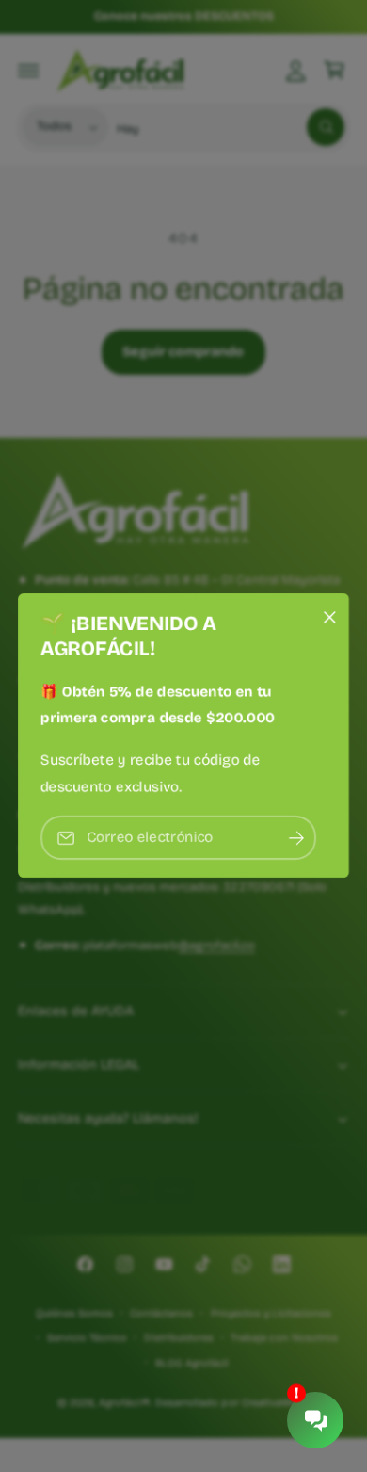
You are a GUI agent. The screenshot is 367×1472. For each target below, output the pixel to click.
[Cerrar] (329, 618)
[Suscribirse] (296, 839)
